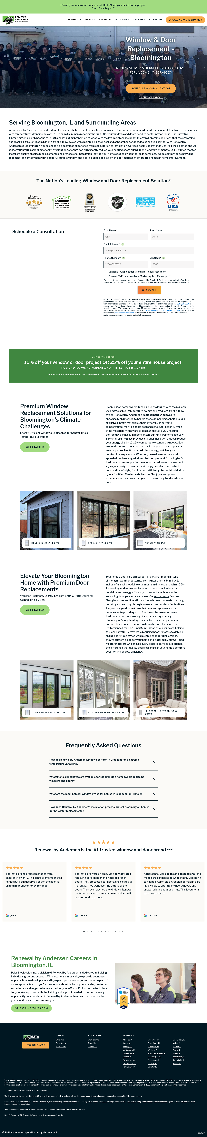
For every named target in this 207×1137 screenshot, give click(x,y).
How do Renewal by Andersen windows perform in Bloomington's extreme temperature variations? (94, 761)
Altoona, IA (127, 1040)
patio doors (144, 624)
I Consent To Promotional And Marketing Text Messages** (139, 276)
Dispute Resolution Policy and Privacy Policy (163, 310)
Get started (35, 447)
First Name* (110, 230)
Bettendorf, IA (129, 1050)
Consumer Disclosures (124, 313)
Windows (60, 1040)
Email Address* (112, 244)
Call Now (187, 19)
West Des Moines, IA (156, 1053)
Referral (125, 20)
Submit (151, 290)
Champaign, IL (153, 1060)
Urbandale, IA (153, 1047)
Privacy (201, 1133)
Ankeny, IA (127, 1047)
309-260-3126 (183, 304)
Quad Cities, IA (154, 1043)
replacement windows (157, 414)
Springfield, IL (178, 1060)
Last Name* (156, 230)
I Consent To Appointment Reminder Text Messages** (136, 271)
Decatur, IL (152, 1067)
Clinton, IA (127, 1057)
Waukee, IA (152, 1050)
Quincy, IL (176, 1053)
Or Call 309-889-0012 (151, 97)
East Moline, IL (179, 1040)
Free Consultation (36, 1045)
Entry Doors (61, 1043)
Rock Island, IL (178, 1057)
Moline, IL (177, 1043)
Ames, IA (127, 1043)
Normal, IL (177, 1047)
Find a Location (142, 20)
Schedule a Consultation (151, 88)
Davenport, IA (129, 1060)
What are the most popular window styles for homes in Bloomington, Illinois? (96, 794)
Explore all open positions (31, 1008)
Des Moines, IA (129, 1063)
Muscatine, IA (153, 1040)
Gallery (157, 20)
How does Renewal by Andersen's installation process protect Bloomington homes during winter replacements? (99, 809)
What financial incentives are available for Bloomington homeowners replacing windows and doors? (96, 779)
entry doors (161, 596)
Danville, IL (152, 1063)
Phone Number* (112, 258)
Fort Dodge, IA (129, 1067)
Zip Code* (155, 258)
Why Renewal (93, 1040)
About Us (92, 1043)
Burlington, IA (128, 1053)
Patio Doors (61, 1047)
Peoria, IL (176, 1050)
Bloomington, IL (154, 1057)
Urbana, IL (177, 1063)
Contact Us (92, 1047)
